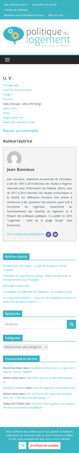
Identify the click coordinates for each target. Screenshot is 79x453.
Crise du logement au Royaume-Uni (54, 387)
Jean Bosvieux (20, 169)
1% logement (11, 85)
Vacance (8, 99)
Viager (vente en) (13, 117)
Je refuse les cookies (44, 445)
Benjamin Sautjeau (14, 387)
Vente (6, 113)
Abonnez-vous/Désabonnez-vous (24, 15)
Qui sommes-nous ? (16, 4)
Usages (7, 94)
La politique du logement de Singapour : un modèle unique (37, 291)
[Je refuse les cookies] (74, 440)
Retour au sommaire (20, 130)
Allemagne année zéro (16, 285)
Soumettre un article (44, 4)
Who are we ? (56, 15)
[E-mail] (55, 234)
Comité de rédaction (16, 10)
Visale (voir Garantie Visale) (19, 122)
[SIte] (48, 234)
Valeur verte (10, 108)
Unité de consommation (17, 90)
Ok (22, 445)
